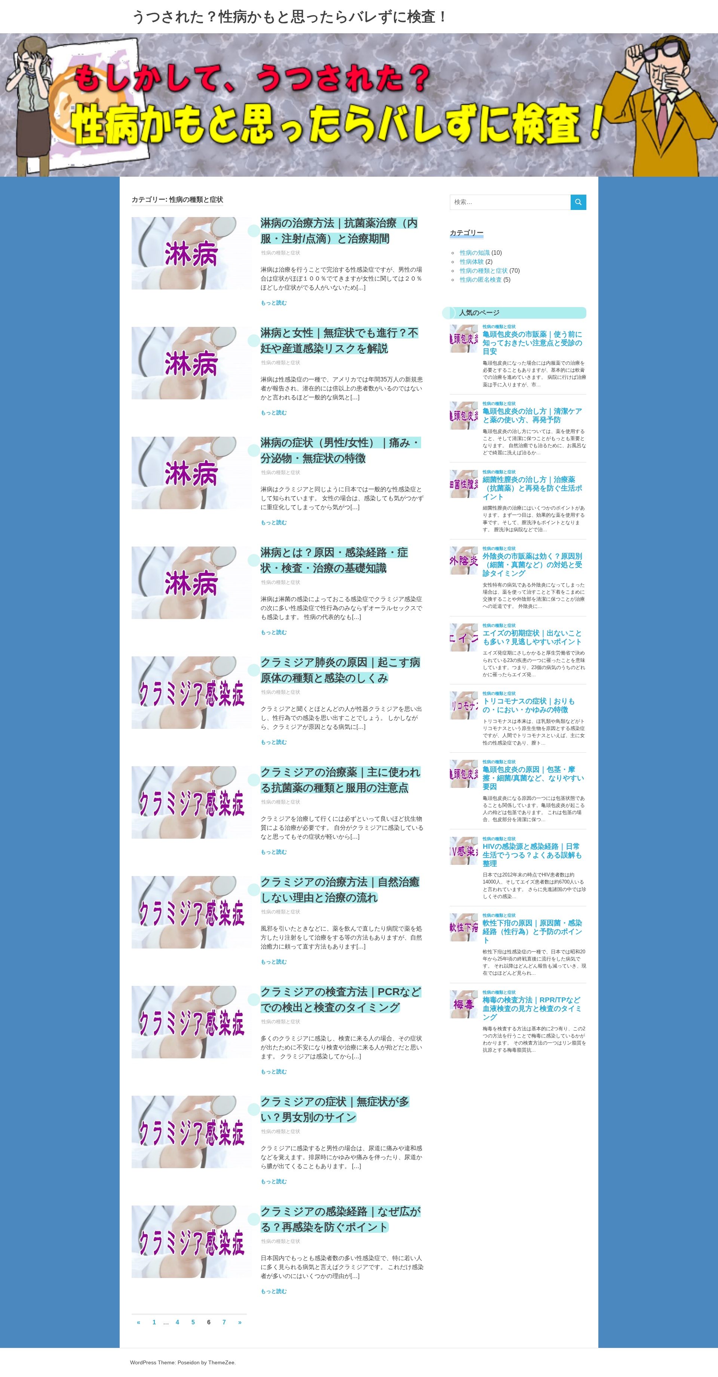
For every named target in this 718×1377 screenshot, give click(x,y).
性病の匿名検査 (481, 279)
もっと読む (274, 303)
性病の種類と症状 (280, 253)
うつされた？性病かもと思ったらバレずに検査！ (291, 16)
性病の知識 (475, 253)
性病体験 (472, 262)
